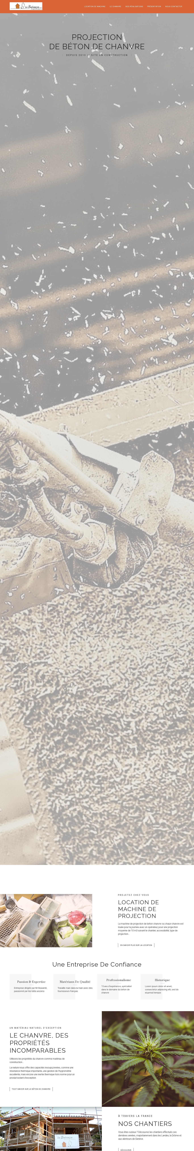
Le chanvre (115, 7)
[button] (136, 945)
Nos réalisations (134, 7)
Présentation (154, 7)
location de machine (95, 7)
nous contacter (173, 7)
